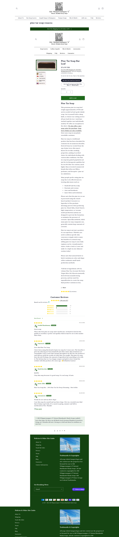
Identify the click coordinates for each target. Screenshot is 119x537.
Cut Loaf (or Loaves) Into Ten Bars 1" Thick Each (73, 84)
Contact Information (42, 479)
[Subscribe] (61, 503)
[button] (17, 8)
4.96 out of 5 (64, 300)
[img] (38, 337)
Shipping (38, 459)
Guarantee (39, 476)
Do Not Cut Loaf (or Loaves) (71, 80)
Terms (37, 468)
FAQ (37, 470)
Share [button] (64, 287)
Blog (37, 473)
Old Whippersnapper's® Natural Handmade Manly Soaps (63, 517)
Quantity (63, 89)
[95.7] (55, 322)
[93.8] (63, 322)
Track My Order (40, 462)
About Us (38, 456)
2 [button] (57, 445)
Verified (58, 328)
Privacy (38, 465)
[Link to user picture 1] (38, 426)
